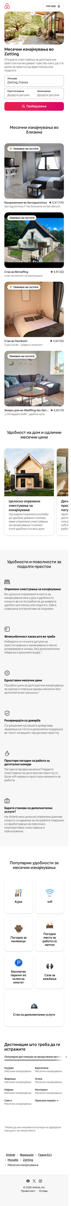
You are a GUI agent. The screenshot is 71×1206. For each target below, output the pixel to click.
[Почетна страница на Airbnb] (7, 6)
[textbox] (19, 95)
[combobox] (34, 82)
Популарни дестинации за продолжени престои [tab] (34, 1056)
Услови (43, 1191)
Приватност (28, 1191)
